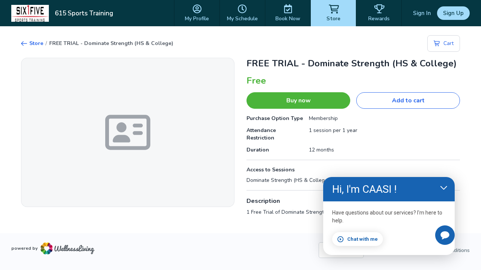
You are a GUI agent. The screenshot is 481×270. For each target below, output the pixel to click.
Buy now (298, 100)
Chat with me (362, 239)
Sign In (422, 13)
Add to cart (408, 100)
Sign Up (453, 13)
